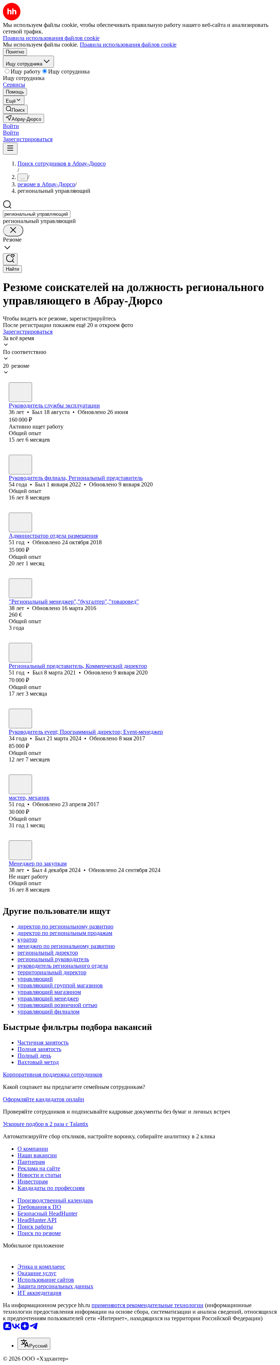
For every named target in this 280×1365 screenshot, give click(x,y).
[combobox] (36, 214)
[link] (15, 109)
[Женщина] (20, 522)
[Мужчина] (20, 392)
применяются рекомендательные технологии (147, 1305)
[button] (11, 126)
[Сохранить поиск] (10, 259)
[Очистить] (13, 230)
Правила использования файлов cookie (128, 44)
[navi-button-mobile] (10, 149)
